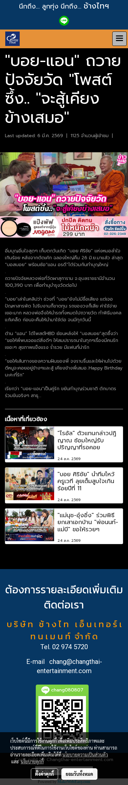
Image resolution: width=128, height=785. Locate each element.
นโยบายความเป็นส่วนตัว (85, 754)
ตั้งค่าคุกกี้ (44, 774)
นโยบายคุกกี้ (32, 761)
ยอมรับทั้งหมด (79, 774)
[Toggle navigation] (119, 39)
